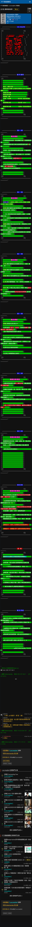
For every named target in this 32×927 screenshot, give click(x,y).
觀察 (11, 750)
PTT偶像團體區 (4, 5)
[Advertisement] (16, 696)
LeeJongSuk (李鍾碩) (14, 5)
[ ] (8, 776)
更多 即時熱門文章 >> (16, 896)
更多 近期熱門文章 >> (16, 830)
